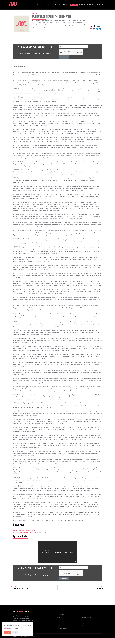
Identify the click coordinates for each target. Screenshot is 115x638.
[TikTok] (100, 4)
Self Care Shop (85, 620)
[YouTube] (93, 4)
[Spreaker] (85, 4)
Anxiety (59, 617)
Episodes (40, 4)
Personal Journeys (62, 628)
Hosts (83, 614)
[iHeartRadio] (87, 4)
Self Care (57, 4)
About (65, 4)
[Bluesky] (102, 4)
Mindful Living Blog (86, 617)
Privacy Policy (90, 636)
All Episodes (61, 614)
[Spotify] (79, 4)
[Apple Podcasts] (82, 4)
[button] (91, 29)
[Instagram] (97, 4)
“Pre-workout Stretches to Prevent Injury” (25, 532)
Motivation (60, 625)
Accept (7, 632)
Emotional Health (62, 623)
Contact (84, 625)
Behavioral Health (62, 620)
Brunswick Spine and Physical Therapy (24, 530)
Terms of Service (98, 636)
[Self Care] (90, 4)
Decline (15, 632)
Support (73, 4)
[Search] (107, 4)
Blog (48, 4)
